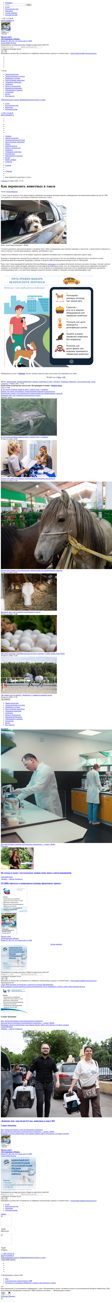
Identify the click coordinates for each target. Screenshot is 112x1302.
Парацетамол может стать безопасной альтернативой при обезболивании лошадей (31, 393)
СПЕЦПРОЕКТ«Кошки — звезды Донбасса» (12, 878)
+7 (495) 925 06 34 (7, 1254)
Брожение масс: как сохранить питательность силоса (20, 395)
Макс (59, 377)
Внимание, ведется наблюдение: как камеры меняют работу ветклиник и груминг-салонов (35, 1025)
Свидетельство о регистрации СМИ (18, 1281)
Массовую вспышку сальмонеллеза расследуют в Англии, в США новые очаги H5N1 (33, 654)
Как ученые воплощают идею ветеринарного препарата (22, 1021)
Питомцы (4, 846)
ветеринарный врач (24, 382)
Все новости (10, 96)
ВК (64, 377)
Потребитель (10, 154)
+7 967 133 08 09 (7, 113)
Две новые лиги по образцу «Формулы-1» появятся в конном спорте (26, 695)
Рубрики (9, 3)
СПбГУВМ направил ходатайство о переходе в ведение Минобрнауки (27, 985)
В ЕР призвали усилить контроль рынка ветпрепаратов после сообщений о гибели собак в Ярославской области (43, 986)
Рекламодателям (11, 15)
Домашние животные (13, 82)
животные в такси (45, 382)
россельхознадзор (83, 382)
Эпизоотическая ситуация (15, 76)
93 (6, 978)
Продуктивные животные (15, 80)
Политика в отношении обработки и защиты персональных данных (30, 1283)
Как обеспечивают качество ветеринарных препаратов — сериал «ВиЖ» (28, 844)
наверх (4, 1214)
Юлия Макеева (12, 192)
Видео (7, 94)
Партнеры (9, 11)
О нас (7, 7)
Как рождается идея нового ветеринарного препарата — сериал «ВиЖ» (28, 1023)
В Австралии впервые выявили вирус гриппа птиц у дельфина (24, 389)
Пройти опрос (56, 385)
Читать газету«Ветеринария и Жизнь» (10, 38)
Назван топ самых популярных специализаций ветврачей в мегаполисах (28, 391)
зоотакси (56, 382)
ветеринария (11, 382)
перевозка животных (68, 382)
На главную (6, 699)
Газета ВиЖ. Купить (8, 43)
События (8, 162)
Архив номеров (11, 13)
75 (6, 1198)
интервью (4, 728)
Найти (29, 5)
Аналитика (9, 92)
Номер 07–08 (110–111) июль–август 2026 (16, 41)
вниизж (35, 382)
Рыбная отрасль (11, 146)
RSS (6, 1279)
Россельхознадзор (11, 9)
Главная (8, 165)
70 (5, 51)
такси (93, 382)
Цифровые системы (12, 78)
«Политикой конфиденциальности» (83, 53)
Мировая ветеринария (13, 88)
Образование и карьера (14, 90)
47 (2, 1198)
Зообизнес (9, 84)
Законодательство (11, 74)
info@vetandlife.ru (7, 20)
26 (2, 978)
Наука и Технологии (13, 86)
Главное (8, 136)
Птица (7, 144)
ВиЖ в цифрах (10, 160)
